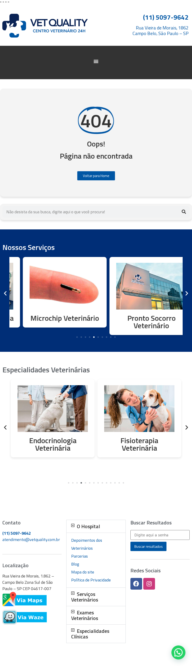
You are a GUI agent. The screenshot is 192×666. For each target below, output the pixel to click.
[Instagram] (149, 584)
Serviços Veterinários (84, 597)
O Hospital (88, 526)
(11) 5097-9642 (16, 533)
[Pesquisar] (184, 212)
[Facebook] (136, 584)
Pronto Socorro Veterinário (139, 321)
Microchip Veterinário (52, 318)
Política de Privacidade (91, 580)
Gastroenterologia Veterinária (139, 444)
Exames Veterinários (84, 615)
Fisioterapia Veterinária (53, 444)
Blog (75, 564)
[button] (96, 61)
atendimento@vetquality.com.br (31, 539)
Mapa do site (82, 572)
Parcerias (79, 556)
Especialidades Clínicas (90, 634)
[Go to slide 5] (94, 337)
